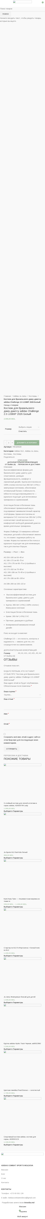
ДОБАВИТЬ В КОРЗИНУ (27, 443)
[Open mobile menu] (3, 3)
